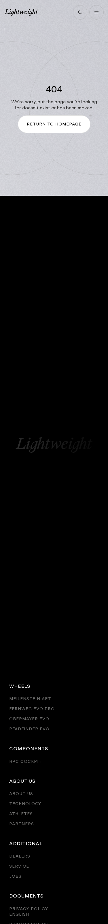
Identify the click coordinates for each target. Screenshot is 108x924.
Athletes (21, 813)
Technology (25, 803)
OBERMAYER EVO (29, 718)
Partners (21, 823)
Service (19, 866)
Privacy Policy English (28, 911)
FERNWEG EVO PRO (32, 708)
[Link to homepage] (21, 12)
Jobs (15, 876)
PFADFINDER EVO (29, 728)
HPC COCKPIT (25, 761)
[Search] (80, 12)
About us (21, 793)
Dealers (19, 855)
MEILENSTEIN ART (30, 698)
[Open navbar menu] (96, 12)
